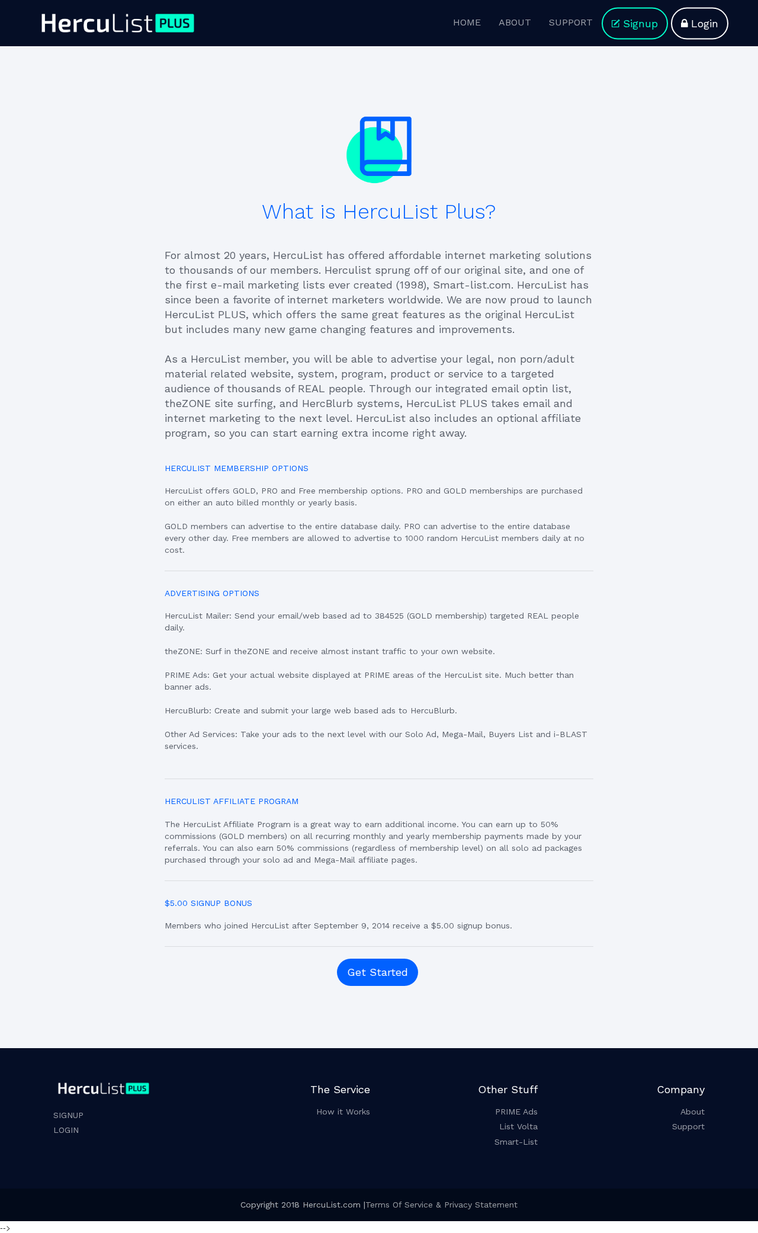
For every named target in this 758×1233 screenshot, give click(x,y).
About (692, 1111)
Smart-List (516, 1141)
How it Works (343, 1111)
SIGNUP (68, 1115)
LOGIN (66, 1130)
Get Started (377, 972)
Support (688, 1126)
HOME (467, 22)
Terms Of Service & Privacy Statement (441, 1204)
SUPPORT (571, 22)
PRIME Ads (516, 1111)
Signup (640, 23)
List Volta (518, 1126)
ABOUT (515, 22)
